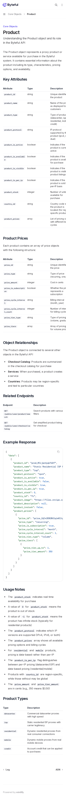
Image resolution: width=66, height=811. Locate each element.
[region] (33, 157)
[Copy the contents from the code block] (58, 452)
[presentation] (33, 514)
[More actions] (62, 5)
